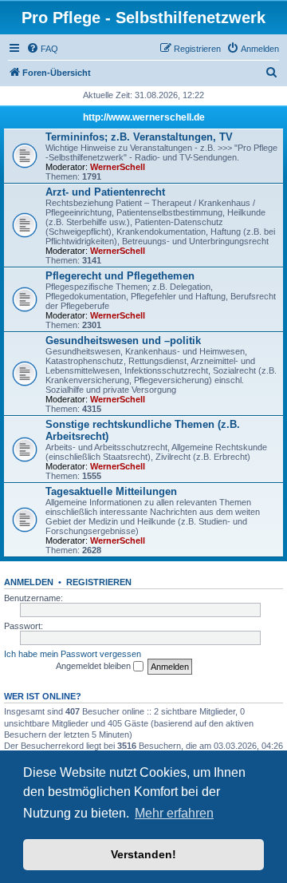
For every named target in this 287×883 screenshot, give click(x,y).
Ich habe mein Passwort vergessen (72, 654)
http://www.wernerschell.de (144, 117)
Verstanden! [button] (143, 854)
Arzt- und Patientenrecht (105, 192)
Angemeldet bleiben (94, 666)
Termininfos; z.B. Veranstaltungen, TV (139, 137)
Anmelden (28, 582)
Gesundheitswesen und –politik (123, 340)
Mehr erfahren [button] (174, 813)
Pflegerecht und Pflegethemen (120, 276)
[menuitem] (42, 48)
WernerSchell (117, 167)
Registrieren (99, 582)
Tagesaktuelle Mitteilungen (111, 491)
